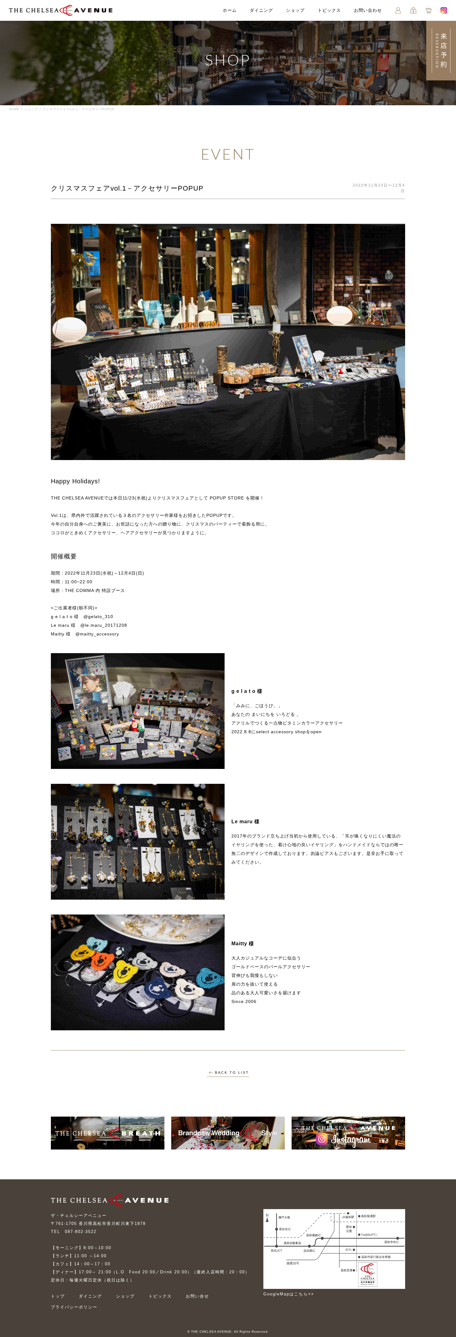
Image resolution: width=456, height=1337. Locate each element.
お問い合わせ (368, 10)
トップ (58, 1296)
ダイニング (261, 10)
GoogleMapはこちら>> (288, 1294)
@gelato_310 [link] (98, 616)
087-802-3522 (80, 1231)
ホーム (230, 10)
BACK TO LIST (232, 1072)
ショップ (295, 10)
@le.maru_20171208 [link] (103, 625)
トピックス (329, 10)
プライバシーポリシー (74, 1307)
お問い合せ (197, 1296)
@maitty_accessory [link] (97, 633)
